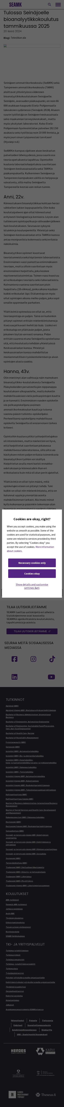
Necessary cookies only (32, 562)
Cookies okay (32, 573)
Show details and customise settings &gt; (32, 586)
